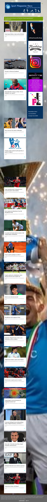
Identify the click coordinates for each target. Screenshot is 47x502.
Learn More (22, 500)
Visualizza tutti (8, 19)
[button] (24, 39)
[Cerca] (42, 3)
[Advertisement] (14, 50)
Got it (27, 500)
